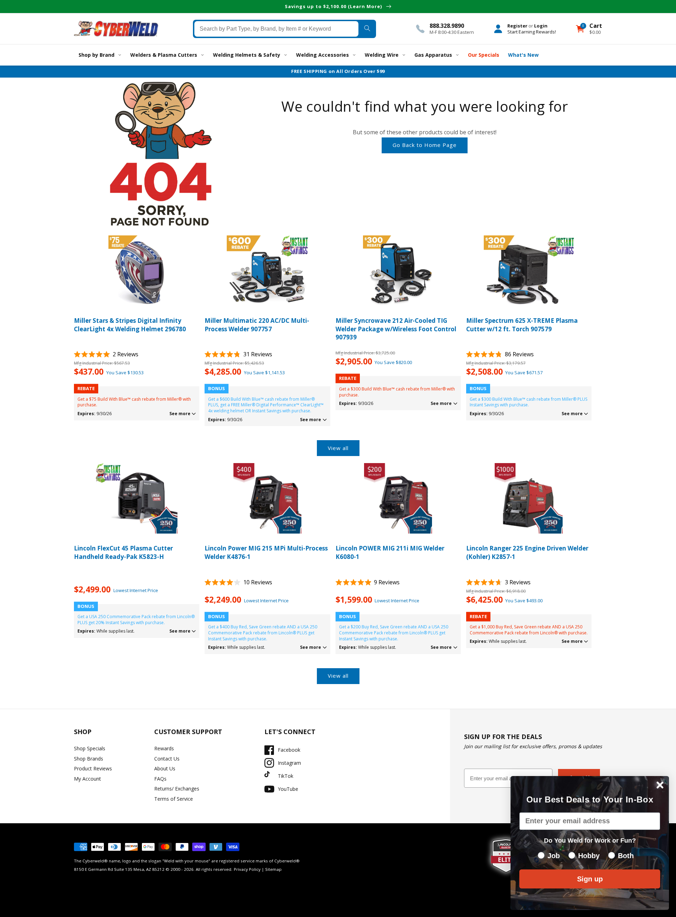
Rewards (164, 748)
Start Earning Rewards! (531, 31)
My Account (87, 778)
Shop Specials (89, 748)
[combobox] (276, 28)
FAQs (160, 778)
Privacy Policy (247, 869)
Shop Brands (88, 758)
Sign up (590, 879)
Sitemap (273, 869)
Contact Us (167, 758)
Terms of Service (173, 798)
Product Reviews (93, 768)
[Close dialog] (660, 785)
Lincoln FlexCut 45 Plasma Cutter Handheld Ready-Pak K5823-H (123, 552)
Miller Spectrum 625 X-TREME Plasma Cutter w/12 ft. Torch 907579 (522, 324)
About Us (164, 768)
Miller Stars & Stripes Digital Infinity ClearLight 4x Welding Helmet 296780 (130, 324)
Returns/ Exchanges (176, 788)
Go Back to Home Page (425, 144)
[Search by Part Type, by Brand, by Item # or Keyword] (367, 28)
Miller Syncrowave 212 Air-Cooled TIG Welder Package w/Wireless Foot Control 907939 (396, 328)
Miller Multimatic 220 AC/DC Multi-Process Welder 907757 (257, 324)
